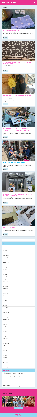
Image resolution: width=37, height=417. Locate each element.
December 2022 (5, 283)
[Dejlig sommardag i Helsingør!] (18, 150)
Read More (5, 37)
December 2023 (5, 255)
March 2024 (5, 248)
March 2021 (5, 333)
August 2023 (5, 264)
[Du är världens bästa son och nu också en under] (18, 401)
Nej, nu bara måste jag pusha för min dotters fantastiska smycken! (15, 373)
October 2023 (5, 260)
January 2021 (5, 338)
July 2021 (4, 324)
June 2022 (4, 298)
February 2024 (5, 250)
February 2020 (5, 364)
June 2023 (4, 269)
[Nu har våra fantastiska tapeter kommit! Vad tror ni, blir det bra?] (18, 84)
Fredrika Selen (5, 32)
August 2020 (5, 350)
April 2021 (4, 331)
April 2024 (4, 245)
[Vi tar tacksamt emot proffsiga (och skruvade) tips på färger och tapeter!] (18, 117)
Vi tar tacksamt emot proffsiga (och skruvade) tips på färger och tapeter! (16, 129)
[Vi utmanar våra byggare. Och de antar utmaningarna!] (18, 51)
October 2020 (5, 345)
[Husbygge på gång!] (18, 216)
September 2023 (5, 262)
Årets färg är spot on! (11, 30)
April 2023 (4, 274)
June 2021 (4, 326)
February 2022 (5, 307)
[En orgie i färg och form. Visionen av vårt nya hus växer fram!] (18, 182)
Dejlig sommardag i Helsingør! (14, 162)
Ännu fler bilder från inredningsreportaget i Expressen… (13, 379)
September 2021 (5, 319)
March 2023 (5, 276)
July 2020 (4, 352)
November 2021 (5, 314)
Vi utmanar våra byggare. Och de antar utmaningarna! (17, 63)
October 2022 (5, 288)
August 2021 (5, 321)
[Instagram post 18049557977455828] (29, 401)
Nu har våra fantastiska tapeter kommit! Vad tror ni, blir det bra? (18, 96)
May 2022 (4, 300)
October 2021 (5, 317)
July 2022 (4, 295)
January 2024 (5, 252)
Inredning (13, 32)
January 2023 (5, 281)
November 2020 (5, 343)
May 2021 (4, 329)
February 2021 (5, 336)
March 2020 (5, 362)
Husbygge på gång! (9, 227)
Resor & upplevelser (14, 163)
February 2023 (5, 279)
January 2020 (5, 367)
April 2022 (4, 302)
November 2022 (5, 286)
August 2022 (5, 293)
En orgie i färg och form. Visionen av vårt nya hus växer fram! (18, 194)
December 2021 (5, 312)
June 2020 (4, 355)
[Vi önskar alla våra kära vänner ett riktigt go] (7, 401)
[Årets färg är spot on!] (18, 19)
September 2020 (5, 348)
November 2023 (5, 257)
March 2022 (5, 305)
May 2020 (4, 357)
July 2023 (4, 267)
